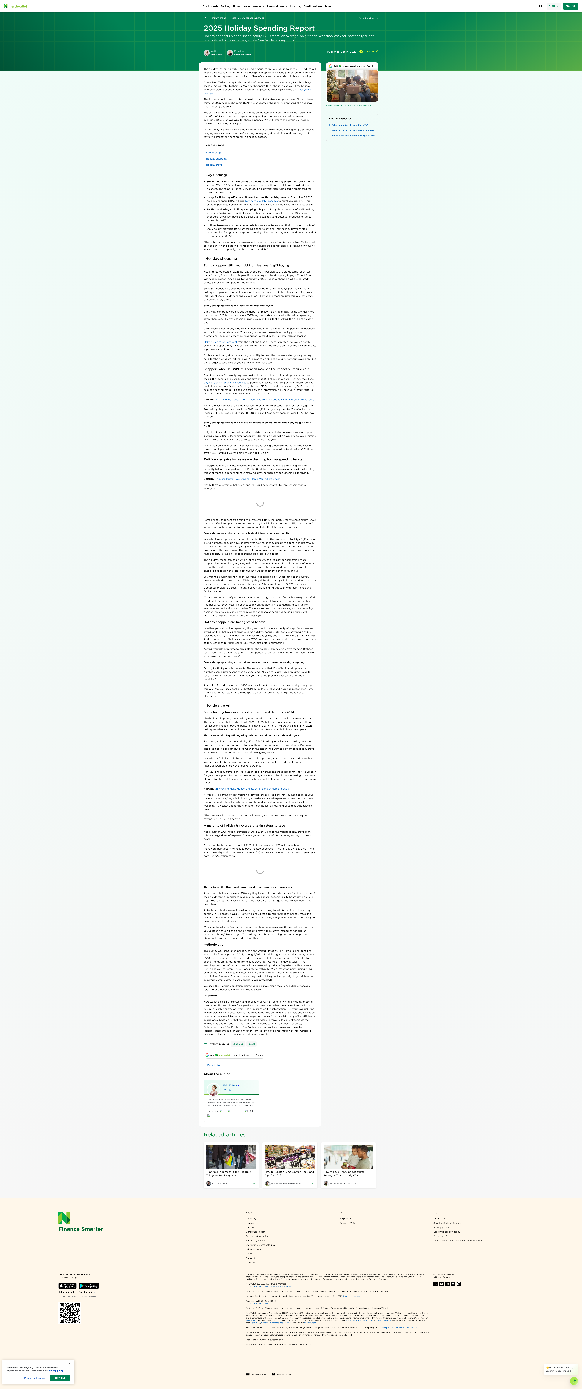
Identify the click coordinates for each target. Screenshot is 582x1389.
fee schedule (286, 1323)
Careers (250, 1227)
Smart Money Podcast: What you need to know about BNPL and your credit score (264, 399)
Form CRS (350, 1320)
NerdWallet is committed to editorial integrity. (351, 105)
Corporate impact (255, 1232)
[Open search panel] (540, 6)
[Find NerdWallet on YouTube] (441, 1284)
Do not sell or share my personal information (458, 1240)
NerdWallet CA (284, 1374)
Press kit (250, 1258)
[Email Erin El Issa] (225, 1089)
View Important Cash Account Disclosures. (398, 1327)
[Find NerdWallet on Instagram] (447, 1284)
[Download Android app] (89, 1286)
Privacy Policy (384, 1320)
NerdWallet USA (258, 1374)
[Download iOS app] (67, 1286)
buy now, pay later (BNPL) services (225, 382)
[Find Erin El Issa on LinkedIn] (230, 1089)
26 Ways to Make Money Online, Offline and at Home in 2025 (252, 788)
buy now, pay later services (261, 201)
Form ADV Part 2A (364, 1320)
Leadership (252, 1223)
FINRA (249, 1320)
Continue (59, 1378)
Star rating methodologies (260, 1245)
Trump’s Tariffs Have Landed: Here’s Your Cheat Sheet (247, 478)
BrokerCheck (310, 1323)
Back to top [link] (214, 1065)
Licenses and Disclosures (281, 1286)
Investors (251, 1262)
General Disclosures (270, 1323)
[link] (260, 153)
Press (249, 1254)
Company (251, 1218)
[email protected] (261, 979)
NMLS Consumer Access (257, 1286)
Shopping (238, 1044)
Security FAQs (347, 1223)
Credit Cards (219, 18)
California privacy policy (446, 1232)
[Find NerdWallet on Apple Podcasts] (453, 1284)
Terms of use (440, 1218)
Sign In (553, 6)
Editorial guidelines (256, 1240)
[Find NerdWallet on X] (435, 1284)
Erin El (230, 1085)
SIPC (255, 1320)
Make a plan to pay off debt (220, 342)
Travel (251, 1044)
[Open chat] (574, 1381)
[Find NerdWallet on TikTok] (459, 1284)
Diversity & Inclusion (257, 1236)
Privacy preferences (444, 1236)
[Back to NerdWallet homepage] (205, 18)
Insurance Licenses (351, 1296)
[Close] (577, 1364)
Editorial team (253, 1249)
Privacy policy (441, 1227)
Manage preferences (34, 1378)
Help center (346, 1218)
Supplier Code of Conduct (447, 1223)
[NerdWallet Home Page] (15, 6)
